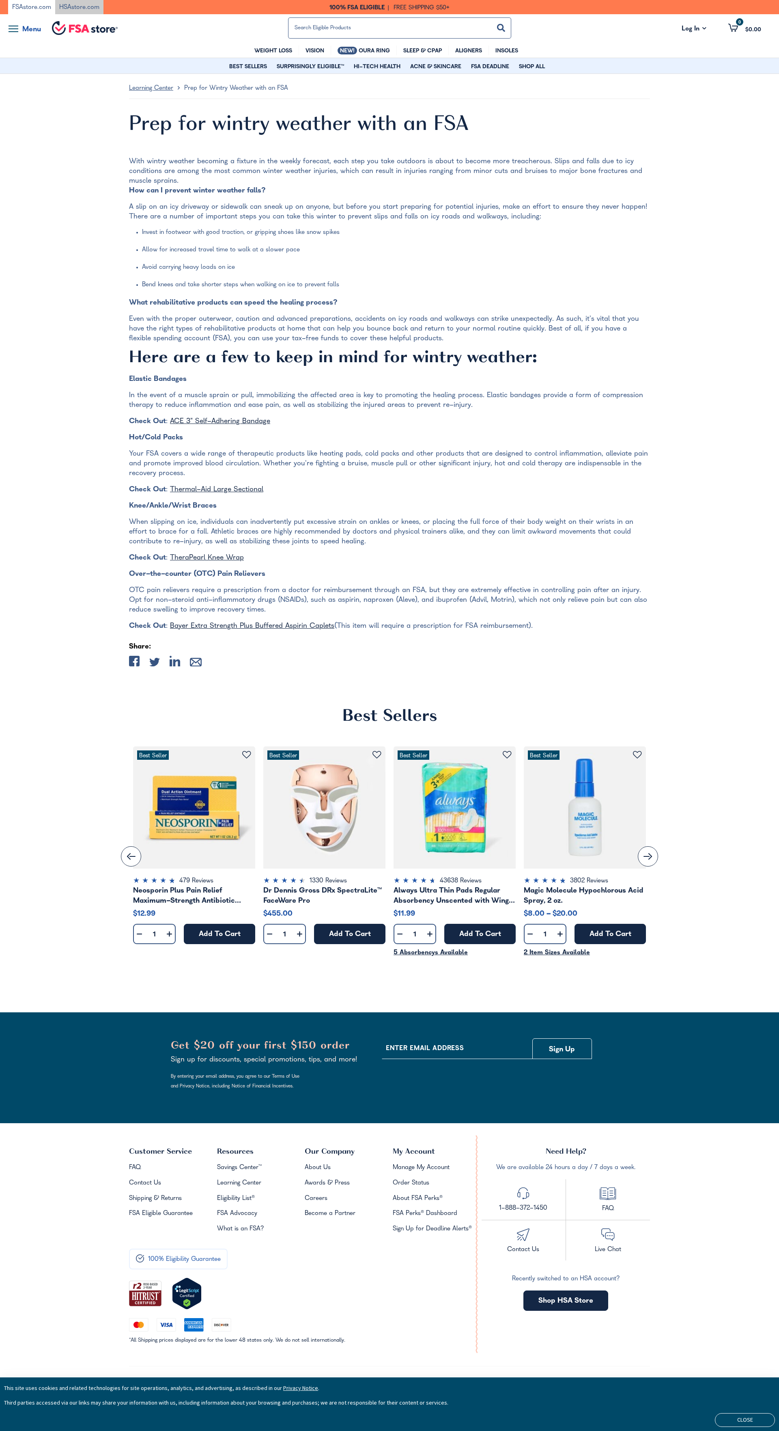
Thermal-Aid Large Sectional (216, 490)
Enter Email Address (425, 1049)
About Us (318, 1168)
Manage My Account (421, 1168)
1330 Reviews (328, 881)
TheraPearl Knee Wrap (207, 558)
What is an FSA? (240, 1229)
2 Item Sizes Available (557, 953)
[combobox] (399, 28)
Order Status (411, 1183)
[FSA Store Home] (85, 28)
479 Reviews (196, 881)
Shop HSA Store (565, 1301)
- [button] (139, 934)
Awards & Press (327, 1183)
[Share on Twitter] (154, 664)
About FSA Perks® (418, 1198)
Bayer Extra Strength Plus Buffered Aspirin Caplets (252, 626)
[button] (744, 27)
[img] (194, 881)
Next (648, 856)
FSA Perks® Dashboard (425, 1214)
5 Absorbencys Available (431, 953)
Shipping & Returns (155, 1198)
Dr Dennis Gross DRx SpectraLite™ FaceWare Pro (322, 895)
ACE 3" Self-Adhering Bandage (220, 422)
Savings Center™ (239, 1168)
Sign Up (562, 1050)
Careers (316, 1198)
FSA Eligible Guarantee (161, 1214)
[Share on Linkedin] (175, 663)
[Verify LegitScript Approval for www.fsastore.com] (187, 1293)
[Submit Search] (501, 27)
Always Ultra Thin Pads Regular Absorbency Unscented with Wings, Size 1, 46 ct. (454, 895)
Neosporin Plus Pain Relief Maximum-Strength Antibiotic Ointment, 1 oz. (184, 895)
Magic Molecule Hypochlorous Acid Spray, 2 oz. (583, 895)
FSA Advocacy (237, 1214)
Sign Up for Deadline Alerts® (432, 1229)
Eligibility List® (236, 1198)
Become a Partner (330, 1214)
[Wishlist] (246, 755)
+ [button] (169, 936)
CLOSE (745, 1419)
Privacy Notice (300, 1388)
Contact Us (145, 1183)
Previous (131, 856)
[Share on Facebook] (134, 663)
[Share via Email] (196, 664)
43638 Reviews (461, 881)
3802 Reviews (589, 881)
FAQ (135, 1168)
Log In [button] (694, 29)
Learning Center (151, 88)
